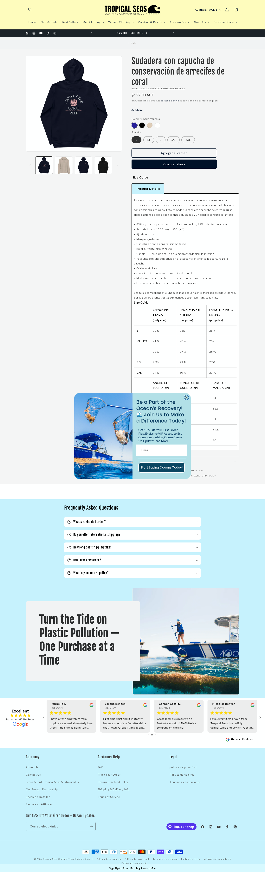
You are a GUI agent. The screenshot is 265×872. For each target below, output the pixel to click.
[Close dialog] (186, 397)
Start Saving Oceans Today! (161, 467)
